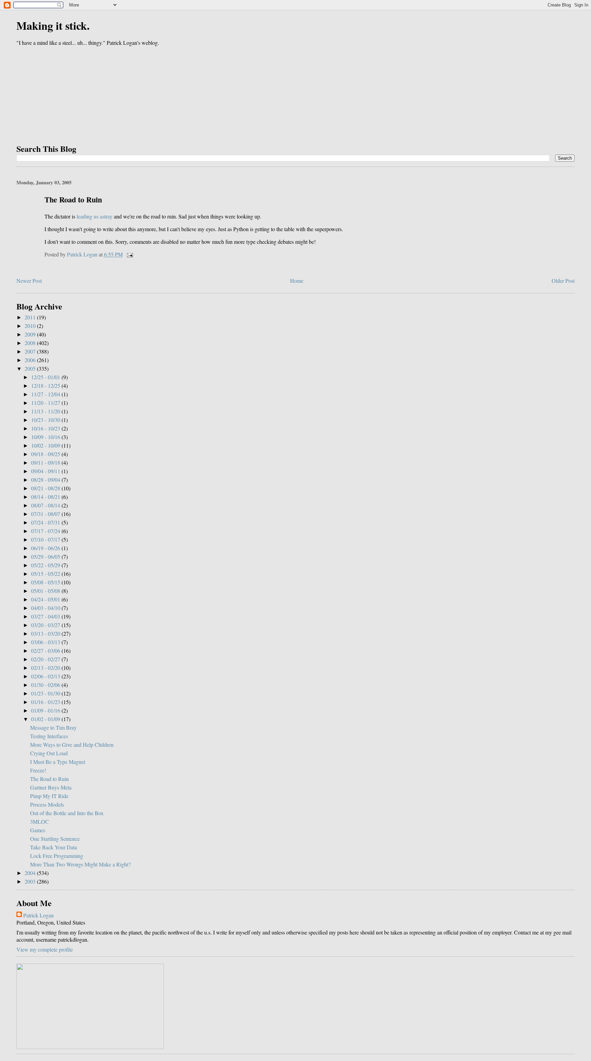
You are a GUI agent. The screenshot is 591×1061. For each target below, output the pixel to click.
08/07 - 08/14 (46, 505)
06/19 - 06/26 (46, 548)
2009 (31, 334)
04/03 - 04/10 (46, 607)
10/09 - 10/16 (46, 436)
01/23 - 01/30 (46, 693)
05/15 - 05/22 (46, 573)
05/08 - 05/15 (46, 582)
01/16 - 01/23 (46, 701)
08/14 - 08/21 (46, 496)
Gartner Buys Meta (50, 787)
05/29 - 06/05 (46, 556)
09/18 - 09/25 (46, 453)
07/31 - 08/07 (46, 513)
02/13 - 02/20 (46, 667)
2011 (31, 317)
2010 (31, 325)
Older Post (563, 280)
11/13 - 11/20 (46, 411)
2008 (31, 342)
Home (296, 280)
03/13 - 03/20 (46, 633)
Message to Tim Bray (53, 727)
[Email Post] (129, 254)
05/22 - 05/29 (46, 565)
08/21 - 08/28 (46, 488)
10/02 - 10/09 (46, 445)
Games (37, 830)
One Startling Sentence (55, 838)
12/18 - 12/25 (46, 385)
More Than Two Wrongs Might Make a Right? (80, 864)
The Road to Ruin (49, 778)
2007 (31, 351)
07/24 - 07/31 (46, 522)
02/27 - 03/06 (46, 650)
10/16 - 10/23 (46, 428)
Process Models (47, 804)
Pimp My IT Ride (49, 795)
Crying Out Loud (49, 753)
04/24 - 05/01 (46, 599)
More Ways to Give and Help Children (72, 744)
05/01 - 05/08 (46, 590)
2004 (31, 872)
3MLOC (39, 821)
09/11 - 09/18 (46, 462)
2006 (31, 359)
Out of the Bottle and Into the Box (67, 813)
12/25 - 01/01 (46, 377)
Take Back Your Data (53, 847)
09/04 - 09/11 (46, 471)
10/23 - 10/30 (46, 419)
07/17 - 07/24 (46, 530)
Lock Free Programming (56, 855)
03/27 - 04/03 (46, 616)
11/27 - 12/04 (46, 394)
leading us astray (95, 216)
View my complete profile (44, 949)
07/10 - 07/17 (46, 539)
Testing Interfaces (49, 736)
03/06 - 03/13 (46, 642)
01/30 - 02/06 (46, 684)
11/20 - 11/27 (46, 402)
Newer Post (29, 280)
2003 (31, 881)
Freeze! (38, 770)
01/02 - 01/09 (46, 718)
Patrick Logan (38, 915)
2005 (31, 368)
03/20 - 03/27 (46, 624)
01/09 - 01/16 (46, 710)
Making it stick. (53, 25)
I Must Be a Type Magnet (57, 761)
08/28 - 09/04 (46, 479)
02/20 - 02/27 (46, 659)
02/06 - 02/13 (46, 676)
